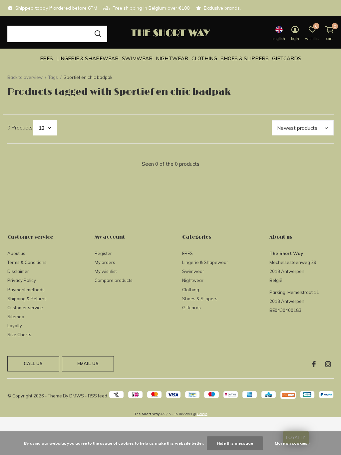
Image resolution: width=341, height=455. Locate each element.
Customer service (25, 307)
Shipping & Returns (27, 298)
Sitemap (15, 316)
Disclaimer (18, 271)
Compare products (114, 280)
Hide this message (235, 443)
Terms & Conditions (27, 262)
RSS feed (97, 395)
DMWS (76, 395)
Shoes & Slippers (244, 58)
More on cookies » (292, 443)
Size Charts (19, 334)
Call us (33, 363)
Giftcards (286, 58)
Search (98, 34)
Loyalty (14, 325)
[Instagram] (328, 364)
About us (16, 253)
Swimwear (137, 58)
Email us (88, 363)
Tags (53, 77)
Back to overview (25, 77)
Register (103, 253)
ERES (46, 58)
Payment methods (26, 289)
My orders (105, 262)
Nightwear (172, 58)
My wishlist (106, 271)
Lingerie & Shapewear (87, 58)
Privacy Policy (21, 280)
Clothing (204, 58)
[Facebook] (314, 364)
